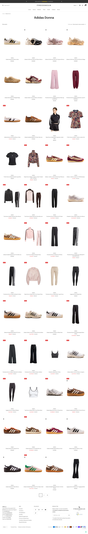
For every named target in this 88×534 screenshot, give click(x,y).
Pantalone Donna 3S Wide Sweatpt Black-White (75, 333)
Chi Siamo (21, 510)
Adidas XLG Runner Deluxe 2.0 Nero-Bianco (33, 59)
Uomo (29, 9)
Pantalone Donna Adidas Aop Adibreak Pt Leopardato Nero (75, 255)
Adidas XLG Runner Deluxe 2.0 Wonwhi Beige (75, 59)
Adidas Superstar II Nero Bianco (12, 486)
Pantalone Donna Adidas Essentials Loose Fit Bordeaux (75, 98)
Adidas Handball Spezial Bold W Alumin (12, 332)
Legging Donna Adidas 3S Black (12, 410)
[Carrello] (85, 5)
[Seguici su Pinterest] (42, 509)
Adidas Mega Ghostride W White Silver (55, 410)
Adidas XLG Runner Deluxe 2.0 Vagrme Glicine (54, 59)
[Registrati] (68, 515)
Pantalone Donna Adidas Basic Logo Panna (54, 294)
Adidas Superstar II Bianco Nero (12, 59)
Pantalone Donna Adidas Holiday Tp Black (33, 372)
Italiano (75, 5)
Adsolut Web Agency (27, 526)
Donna (34, 9)
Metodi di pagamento (23, 516)
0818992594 (9, 512)
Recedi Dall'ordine (22, 522)
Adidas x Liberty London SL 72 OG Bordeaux (76, 176)
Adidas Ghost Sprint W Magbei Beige (12, 97)
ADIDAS (12, 96)
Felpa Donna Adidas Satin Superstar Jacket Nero (54, 138)
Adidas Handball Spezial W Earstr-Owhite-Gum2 (54, 487)
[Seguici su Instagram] (39, 509)
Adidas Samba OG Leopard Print (12, 448)
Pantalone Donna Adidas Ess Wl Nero (54, 254)
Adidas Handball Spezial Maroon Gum (54, 448)
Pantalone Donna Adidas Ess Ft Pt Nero (54, 216)
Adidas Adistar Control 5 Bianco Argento (75, 372)
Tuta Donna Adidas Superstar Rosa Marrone (33, 216)
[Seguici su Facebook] (35, 509)
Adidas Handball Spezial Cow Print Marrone (12, 254)
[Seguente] (47, 495)
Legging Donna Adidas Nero (76, 294)
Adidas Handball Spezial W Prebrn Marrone (33, 137)
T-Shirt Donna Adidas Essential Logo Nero (12, 176)
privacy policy (67, 518)
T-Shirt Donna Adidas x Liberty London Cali (76, 137)
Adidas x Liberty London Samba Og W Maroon (54, 176)
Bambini (39, 9)
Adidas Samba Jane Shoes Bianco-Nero (12, 137)
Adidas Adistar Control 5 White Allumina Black (33, 332)
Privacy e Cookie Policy (24, 518)
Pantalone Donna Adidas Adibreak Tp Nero (12, 294)
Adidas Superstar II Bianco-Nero (75, 448)
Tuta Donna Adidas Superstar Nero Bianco (12, 216)
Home (3, 13)
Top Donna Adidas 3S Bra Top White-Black (33, 410)
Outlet (48, 9)
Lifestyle (53, 9)
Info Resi (21, 514)
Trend (44, 9)
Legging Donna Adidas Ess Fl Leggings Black (76, 486)
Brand (58, 9)
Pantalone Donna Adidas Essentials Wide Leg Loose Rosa (54, 98)
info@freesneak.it (8, 514)
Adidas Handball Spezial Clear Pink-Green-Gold (33, 486)
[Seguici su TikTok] (35, 513)
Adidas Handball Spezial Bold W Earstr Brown (75, 410)
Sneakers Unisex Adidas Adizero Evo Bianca (76, 216)
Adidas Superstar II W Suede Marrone (33, 448)
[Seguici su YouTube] (45, 509)
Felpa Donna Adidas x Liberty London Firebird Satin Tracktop (33, 177)
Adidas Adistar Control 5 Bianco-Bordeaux (33, 97)
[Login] (82, 5)
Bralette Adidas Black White (54, 372)
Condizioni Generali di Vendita (25, 520)
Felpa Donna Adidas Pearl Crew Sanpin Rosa (33, 294)
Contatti (21, 508)
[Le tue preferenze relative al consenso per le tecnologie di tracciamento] (86, 532)
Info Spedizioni (22, 512)
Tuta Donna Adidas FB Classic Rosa (33, 254)
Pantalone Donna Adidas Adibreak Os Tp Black (12, 372)
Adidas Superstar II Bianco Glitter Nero (55, 332)
